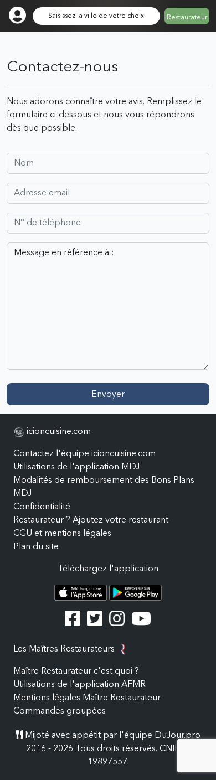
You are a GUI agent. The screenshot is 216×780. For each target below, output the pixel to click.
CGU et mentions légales (62, 533)
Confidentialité (41, 507)
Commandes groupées (59, 711)
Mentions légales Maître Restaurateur (87, 698)
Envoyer (108, 394)
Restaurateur (187, 17)
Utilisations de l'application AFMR (79, 684)
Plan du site (36, 547)
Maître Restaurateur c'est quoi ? (76, 671)
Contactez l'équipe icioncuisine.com (84, 454)
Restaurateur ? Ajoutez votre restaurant (90, 520)
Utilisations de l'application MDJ (76, 467)
